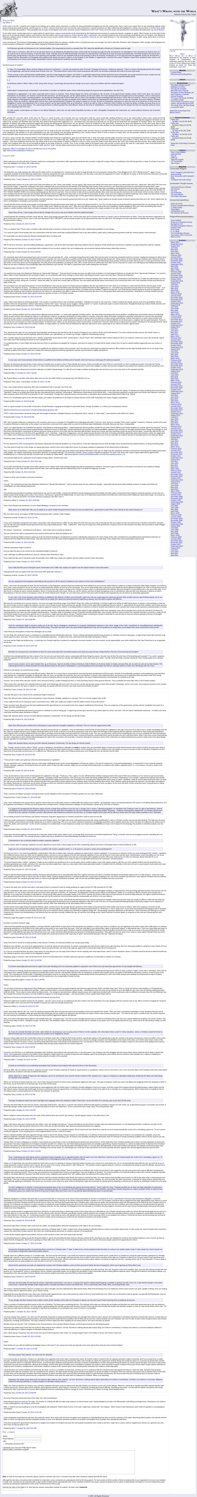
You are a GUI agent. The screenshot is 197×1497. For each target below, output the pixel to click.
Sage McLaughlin (177, 159)
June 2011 (174, 463)
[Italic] (10, 1449)
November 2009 (177, 498)
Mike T (177, 121)
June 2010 (175, 485)
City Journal (175, 189)
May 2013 (174, 421)
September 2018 (177, 303)
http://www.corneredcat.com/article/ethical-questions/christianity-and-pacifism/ (32, 997)
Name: (5, 1436)
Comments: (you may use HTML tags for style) (19, 1447)
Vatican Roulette (177, 96)
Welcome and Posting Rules (181, 74)
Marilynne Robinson (26, 150)
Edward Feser (176, 228)
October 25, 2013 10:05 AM (31, 829)
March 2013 (175, 425)
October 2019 (176, 279)
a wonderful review (87, 37)
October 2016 (176, 345)
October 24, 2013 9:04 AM (24, 417)
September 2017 (177, 325)
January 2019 (176, 296)
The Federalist (176, 193)
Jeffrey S (8, 22)
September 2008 (177, 524)
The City (174, 191)
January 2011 (176, 472)
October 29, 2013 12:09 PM (26, 1393)
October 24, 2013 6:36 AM (31, 354)
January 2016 (176, 362)
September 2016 (177, 347)
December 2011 (176, 452)
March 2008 (175, 535)
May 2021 (174, 250)
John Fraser (175, 163)
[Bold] (5, 1449)
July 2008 (174, 528)
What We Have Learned (179, 90)
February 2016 (176, 360)
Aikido (6, 1054)
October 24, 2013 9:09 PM (25, 619)
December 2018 (177, 297)
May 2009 (174, 509)
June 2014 (175, 397)
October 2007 (176, 544)
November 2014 (177, 388)
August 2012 (175, 437)
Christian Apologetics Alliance (182, 226)
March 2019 (175, 292)
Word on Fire (175, 237)
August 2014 (175, 393)
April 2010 (174, 489)
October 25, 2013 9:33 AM (26, 788)
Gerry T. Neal (16, 179)
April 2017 (174, 334)
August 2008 (175, 526)
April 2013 (174, 423)
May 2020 (174, 266)
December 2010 (177, 474)
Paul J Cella (175, 152)
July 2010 (174, 484)
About (182, 54)
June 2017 (175, 331)
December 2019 (177, 275)
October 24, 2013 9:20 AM (26, 438)
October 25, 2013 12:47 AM (27, 646)
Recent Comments (182, 118)
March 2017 (175, 336)
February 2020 (176, 272)
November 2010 (177, 476)
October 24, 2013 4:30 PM (31, 561)
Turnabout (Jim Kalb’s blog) (181, 180)
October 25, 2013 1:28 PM (34, 980)
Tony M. (173, 156)
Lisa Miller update (177, 100)
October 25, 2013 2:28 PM (25, 1047)
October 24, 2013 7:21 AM (40, 382)
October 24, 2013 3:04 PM (24, 542)
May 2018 (174, 310)
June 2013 (175, 419)
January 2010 (176, 495)
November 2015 (177, 366)
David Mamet (159, 30)
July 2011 (174, 461)
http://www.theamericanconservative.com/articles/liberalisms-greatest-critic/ (31, 410)
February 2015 (176, 382)
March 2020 (175, 270)
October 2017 (176, 323)
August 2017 (175, 327)
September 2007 (177, 546)
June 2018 (175, 308)
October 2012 (176, 434)
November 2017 (177, 321)
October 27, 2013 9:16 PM (25, 1277)
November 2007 (177, 542)
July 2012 (174, 439)
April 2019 (174, 290)
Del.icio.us (43, 149)
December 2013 (177, 408)
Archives (182, 240)
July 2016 (174, 351)
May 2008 (174, 531)
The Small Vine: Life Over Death (182, 105)
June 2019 (175, 286)
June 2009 (175, 507)
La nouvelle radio (177, 107)
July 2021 (174, 248)
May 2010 (174, 487)
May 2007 (174, 554)
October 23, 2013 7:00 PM (26, 268)
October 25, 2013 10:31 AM (35, 918)
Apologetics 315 (177, 224)
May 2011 (174, 465)
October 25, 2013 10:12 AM (26, 869)
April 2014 (174, 401)
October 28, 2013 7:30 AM (27, 1312)
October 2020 (176, 262)
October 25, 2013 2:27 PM (26, 1026)
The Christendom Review (180, 233)
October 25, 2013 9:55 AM (31, 797)
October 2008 (176, 522)
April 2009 (174, 511)
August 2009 (175, 504)
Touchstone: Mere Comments (181, 235)
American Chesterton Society (181, 222)
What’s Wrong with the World (173, 11)
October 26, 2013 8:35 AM (25, 1220)
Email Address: (8, 1439)
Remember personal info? (14, 1444)
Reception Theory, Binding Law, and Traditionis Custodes (182, 93)
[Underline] (17, 1449)
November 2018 (177, 299)
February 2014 (176, 404)
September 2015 (177, 369)
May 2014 (174, 399)
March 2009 (175, 513)
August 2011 (175, 460)
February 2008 (176, 537)
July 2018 (174, 307)
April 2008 (174, 533)
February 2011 (176, 471)
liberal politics (12, 150)
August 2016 (175, 349)
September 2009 (177, 502)
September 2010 (177, 480)
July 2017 (174, 329)
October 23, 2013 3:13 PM (31, 179)
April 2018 (174, 312)
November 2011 (176, 454)
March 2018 (175, 314)
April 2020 (174, 268)
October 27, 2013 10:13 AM (31, 1243)
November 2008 (177, 520)
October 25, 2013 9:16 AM (24, 770)
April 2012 (174, 445)
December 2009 (177, 496)
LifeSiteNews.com (177, 211)
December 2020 (177, 259)
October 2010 (176, 478)
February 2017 (176, 338)
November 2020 (177, 261)
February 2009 (176, 515)
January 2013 (176, 428)
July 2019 (174, 285)
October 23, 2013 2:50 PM (27, 167)
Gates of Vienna (177, 204)
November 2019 (177, 277)
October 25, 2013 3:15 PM (27, 1059)
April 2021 (174, 251)
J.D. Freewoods (176, 161)
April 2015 (174, 378)
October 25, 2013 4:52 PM (26, 1110)
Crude (13, 646)
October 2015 (176, 367)
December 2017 (177, 320)
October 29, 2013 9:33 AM (31, 1336)
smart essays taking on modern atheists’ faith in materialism (75, 35)
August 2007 (175, 548)
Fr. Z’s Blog (175, 231)
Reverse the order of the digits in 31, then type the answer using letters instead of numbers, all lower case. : (45, 1487)
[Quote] (26, 1449)
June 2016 (175, 353)
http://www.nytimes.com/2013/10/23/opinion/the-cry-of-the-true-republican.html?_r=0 (94, 454)
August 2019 (175, 283)
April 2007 (174, 555)
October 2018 (176, 301)
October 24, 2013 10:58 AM (29, 500)
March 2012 (175, 447)
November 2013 (177, 410)
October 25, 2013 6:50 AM (24, 719)
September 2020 (177, 264)
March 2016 (175, 358)
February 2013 (176, 426)
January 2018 (176, 318)
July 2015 (174, 373)
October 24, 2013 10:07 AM (31, 461)
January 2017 (176, 340)
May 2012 (174, 443)
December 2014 (177, 386)
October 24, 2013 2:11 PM (28, 517)
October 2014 (176, 390)
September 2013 (177, 413)
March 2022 (175, 242)
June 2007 (175, 552)
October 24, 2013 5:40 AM (25, 327)
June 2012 (175, 441)
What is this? (175, 112)
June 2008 (175, 530)
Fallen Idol (175, 119)
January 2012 (176, 450)
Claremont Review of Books (181, 187)
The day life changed (178, 89)
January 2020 (176, 273)
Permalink (52, 149)
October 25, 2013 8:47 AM (25, 755)
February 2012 (176, 448)
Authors (182, 150)
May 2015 (174, 377)
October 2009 (176, 500)
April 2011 (174, 467)
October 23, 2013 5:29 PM (31, 252)
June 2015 (175, 375)
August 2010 (175, 482)
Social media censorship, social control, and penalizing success (182, 102)
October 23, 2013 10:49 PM (32, 309)
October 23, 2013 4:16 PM (31, 240)
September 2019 (177, 281)
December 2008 (177, 519)
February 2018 (176, 316)
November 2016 (177, 343)
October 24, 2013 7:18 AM (27, 373)
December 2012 (177, 430)
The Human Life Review (179, 213)
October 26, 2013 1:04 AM (31, 1151)
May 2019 (174, 288)
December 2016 (177, 342)
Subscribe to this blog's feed (180, 111)
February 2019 (176, 294)
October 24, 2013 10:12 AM (25, 472)
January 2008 (176, 539)
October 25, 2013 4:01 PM (25, 1094)
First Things (175, 229)
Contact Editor (176, 72)
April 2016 (174, 356)
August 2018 (175, 305)
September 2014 (177, 391)
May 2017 (174, 332)
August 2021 (175, 246)
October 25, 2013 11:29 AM (26, 937)
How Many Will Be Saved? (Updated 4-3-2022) (180, 86)
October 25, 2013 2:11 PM (28, 1006)
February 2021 (176, 255)
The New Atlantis (177, 194)
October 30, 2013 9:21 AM (27, 1428)
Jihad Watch (175, 209)
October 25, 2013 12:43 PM (32, 960)
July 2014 (174, 395)
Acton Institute (176, 220)
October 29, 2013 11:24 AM (27, 1349)
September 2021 (177, 244)
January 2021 (176, 257)
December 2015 (177, 364)
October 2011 (176, 456)
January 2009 (176, 517)
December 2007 (177, 541)
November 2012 (177, 432)
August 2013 (175, 415)
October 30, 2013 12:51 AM (31, 1412)
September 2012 (177, 436)
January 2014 (176, 406)
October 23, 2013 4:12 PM (25, 224)
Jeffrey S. (174, 158)
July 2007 (174, 550)
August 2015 (175, 371)
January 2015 (176, 384)
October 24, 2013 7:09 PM (28, 575)
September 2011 (177, 458)
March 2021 (175, 253)
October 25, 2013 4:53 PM (26, 1119)
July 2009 (174, 506)
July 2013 (174, 417)
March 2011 (175, 469)
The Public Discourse (179, 196)
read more (182, 67)
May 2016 (174, 355)
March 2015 (175, 380)
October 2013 (176, 412)
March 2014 (175, 402)
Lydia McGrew (176, 154)
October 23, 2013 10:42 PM (32, 297)
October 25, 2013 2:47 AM (26, 689)
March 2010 (175, 491)
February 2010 (176, 493)
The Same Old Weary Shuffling (182, 98)
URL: (5, 1441)
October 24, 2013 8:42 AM (24, 401)
